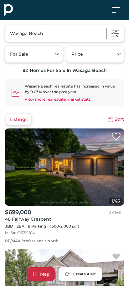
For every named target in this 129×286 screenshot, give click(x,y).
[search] (64, 33)
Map (45, 274)
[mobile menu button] (119, 10)
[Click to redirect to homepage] (8, 10)
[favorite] (116, 137)
